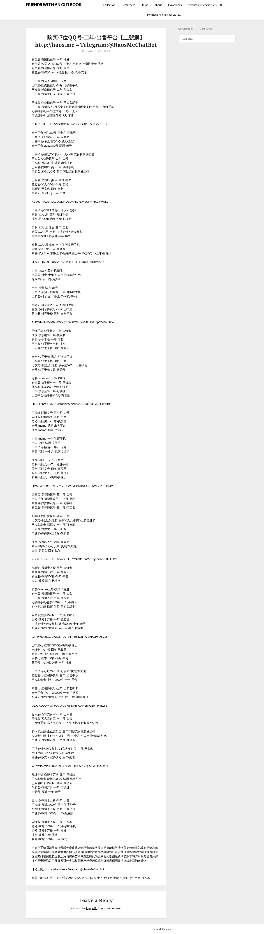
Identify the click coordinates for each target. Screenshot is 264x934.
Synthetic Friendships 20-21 (164, 14)
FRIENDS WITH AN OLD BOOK (54, 4)
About (158, 4)
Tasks (145, 4)
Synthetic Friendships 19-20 (205, 4)
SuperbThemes (162, 928)
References (128, 4)
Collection (109, 4)
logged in (91, 908)
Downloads (175, 4)
